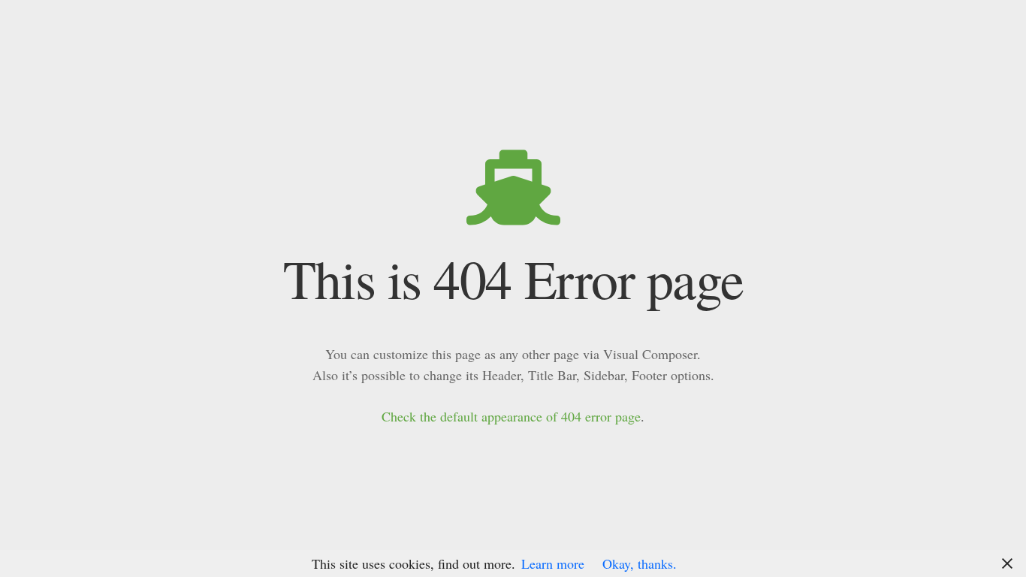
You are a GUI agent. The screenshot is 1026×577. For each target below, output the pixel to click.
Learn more (552, 563)
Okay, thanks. (639, 563)
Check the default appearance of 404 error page (511, 416)
